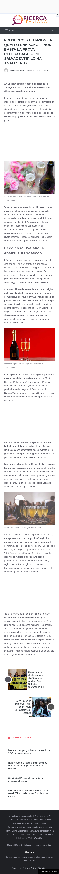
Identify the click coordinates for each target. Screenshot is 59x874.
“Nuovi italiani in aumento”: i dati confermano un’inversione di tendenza (23, 707)
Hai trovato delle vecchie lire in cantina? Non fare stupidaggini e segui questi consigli (27, 766)
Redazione (16, 868)
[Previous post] (8, 679)
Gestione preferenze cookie (48, 871)
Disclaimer (42, 868)
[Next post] (51, 707)
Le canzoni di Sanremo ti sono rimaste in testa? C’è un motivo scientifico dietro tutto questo (28, 793)
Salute (45, 70)
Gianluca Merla (18, 70)
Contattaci (47, 845)
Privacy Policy (29, 868)
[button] (52, 30)
